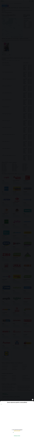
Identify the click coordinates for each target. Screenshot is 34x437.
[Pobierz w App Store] (17, 433)
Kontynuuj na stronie (17, 435)
